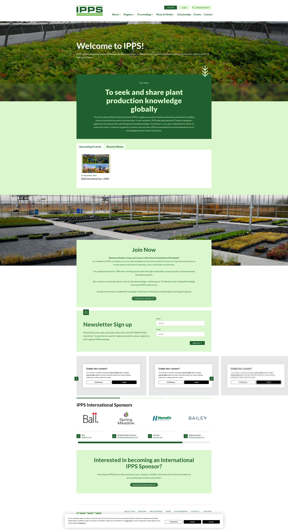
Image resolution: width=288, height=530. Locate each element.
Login (184, 8)
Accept (211, 522)
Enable (124, 382)
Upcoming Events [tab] (90, 146)
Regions (142, 511)
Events (197, 14)
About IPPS (129, 511)
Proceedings (156, 511)
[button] (76, 379)
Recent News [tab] (114, 146)
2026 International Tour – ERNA (95, 178)
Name (158, 319)
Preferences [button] (82, 523)
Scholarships (184, 14)
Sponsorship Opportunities (143, 485)
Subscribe (196, 343)
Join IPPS (170, 8)
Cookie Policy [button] (129, 521)
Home (89, 11)
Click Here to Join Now (143, 299)
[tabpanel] (144, 169)
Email (158, 329)
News (168, 511)
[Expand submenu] (120, 14)
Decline (192, 522)
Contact (208, 14)
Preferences (174, 522)
